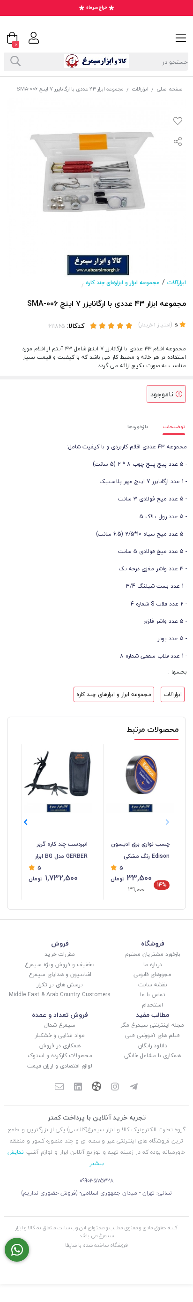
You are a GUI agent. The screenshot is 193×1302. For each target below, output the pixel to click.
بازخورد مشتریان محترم (152, 954)
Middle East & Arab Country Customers (60, 994)
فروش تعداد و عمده (60, 1015)
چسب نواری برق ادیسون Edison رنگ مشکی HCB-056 (140, 851)
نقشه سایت (152, 985)
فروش (60, 943)
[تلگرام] (134, 1087)
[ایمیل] (59, 1087)
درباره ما (152, 964)
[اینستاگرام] (115, 1087)
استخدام (152, 1005)
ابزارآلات (140, 88)
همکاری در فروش (60, 1046)
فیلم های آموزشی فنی (152, 1035)
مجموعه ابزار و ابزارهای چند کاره (123, 283)
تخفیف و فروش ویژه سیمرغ (60, 964)
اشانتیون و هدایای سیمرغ (60, 974)
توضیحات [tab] (174, 426)
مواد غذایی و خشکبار (60, 1035)
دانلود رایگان (152, 1046)
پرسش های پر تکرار (60, 985)
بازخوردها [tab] (137, 426)
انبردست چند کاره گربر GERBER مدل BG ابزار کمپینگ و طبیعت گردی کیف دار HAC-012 (59, 851)
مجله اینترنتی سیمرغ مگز (152, 1025)
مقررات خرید (60, 954)
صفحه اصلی (169, 88)
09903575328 (97, 1181)
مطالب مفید (152, 1015)
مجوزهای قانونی (152, 974)
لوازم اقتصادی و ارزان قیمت (59, 1066)
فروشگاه (152, 943)
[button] (25, 822)
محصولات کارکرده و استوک (60, 1055)
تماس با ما (152, 994)
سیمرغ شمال (59, 1025)
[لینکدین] (77, 1087)
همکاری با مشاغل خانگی (152, 1055)
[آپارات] (96, 1087)
